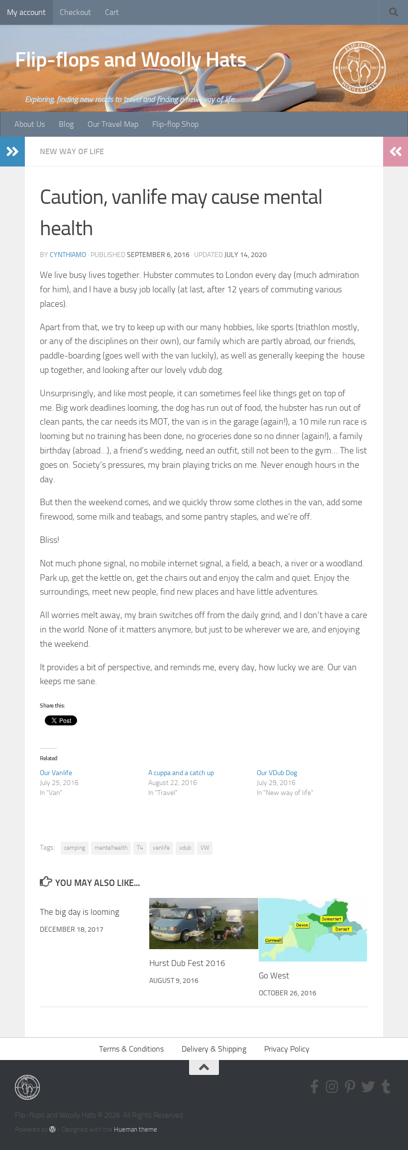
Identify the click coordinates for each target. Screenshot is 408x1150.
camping (74, 847)
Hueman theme (135, 1129)
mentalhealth (111, 847)
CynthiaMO (68, 255)
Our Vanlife (56, 773)
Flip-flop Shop (175, 124)
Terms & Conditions (131, 1049)
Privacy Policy (286, 1049)
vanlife (161, 847)
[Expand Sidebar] (12, 152)
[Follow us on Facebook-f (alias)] (314, 1087)
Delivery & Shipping (214, 1049)
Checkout (75, 12)
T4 (140, 847)
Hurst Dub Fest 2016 (187, 963)
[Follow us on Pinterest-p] (350, 1087)
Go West (274, 975)
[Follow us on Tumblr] (386, 1087)
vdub (185, 847)
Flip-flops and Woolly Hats (130, 59)
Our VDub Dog (277, 773)
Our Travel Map (113, 124)
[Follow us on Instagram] (332, 1087)
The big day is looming (79, 912)
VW (205, 847)
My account (26, 12)
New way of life (72, 151)
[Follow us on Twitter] (368, 1087)
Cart (112, 12)
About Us (29, 124)
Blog (66, 124)
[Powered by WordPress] (52, 1129)
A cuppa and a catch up (181, 773)
